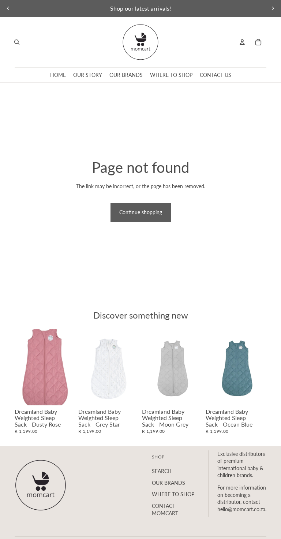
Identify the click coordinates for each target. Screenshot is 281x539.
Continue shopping (140, 212)
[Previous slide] (8, 8)
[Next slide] (273, 8)
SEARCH (162, 471)
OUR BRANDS (168, 483)
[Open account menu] (242, 42)
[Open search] (17, 42)
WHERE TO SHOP (173, 494)
